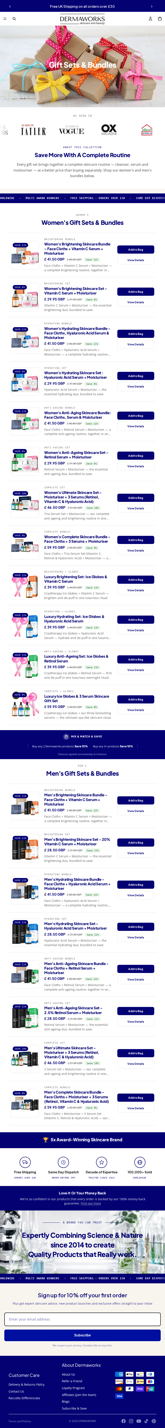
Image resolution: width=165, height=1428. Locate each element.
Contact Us (16, 1391)
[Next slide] (151, 6)
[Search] (14, 18)
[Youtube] (138, 1421)
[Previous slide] (10, 6)
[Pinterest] (153, 1421)
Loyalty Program (73, 1388)
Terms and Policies (20, 1421)
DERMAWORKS (87, 1421)
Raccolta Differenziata (24, 1398)
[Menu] (5, 19)
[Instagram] (131, 1421)
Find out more (91, 1203)
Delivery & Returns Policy (26, 1384)
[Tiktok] (146, 1421)
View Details (135, 260)
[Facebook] (123, 1421)
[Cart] (160, 18)
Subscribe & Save (74, 1408)
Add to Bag (135, 249)
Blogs (66, 1401)
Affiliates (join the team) (79, 1395)
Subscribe (82, 1335)
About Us (68, 1374)
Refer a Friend (72, 1381)
